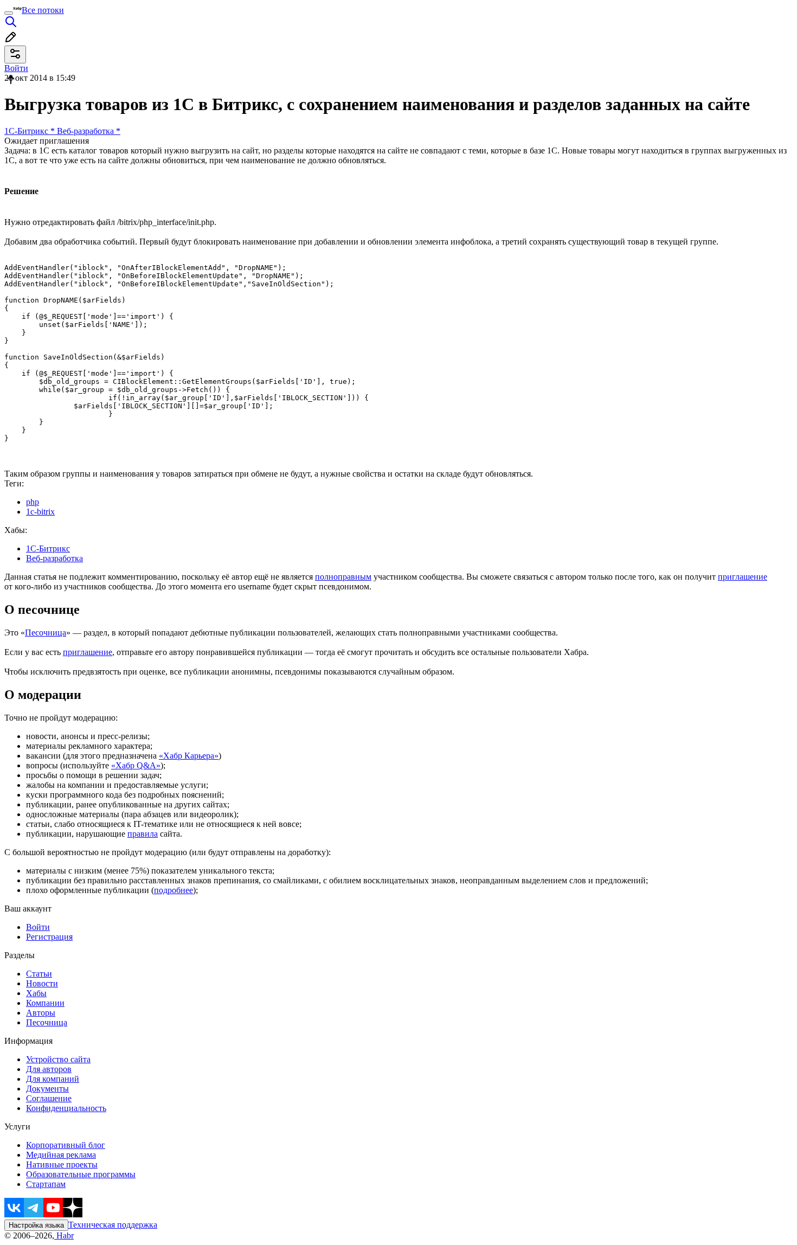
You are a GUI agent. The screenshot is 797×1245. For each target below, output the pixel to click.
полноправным (343, 576)
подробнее (173, 890)
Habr (64, 1235)
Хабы (36, 993)
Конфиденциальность (66, 1108)
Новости (42, 983)
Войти (38, 927)
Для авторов (49, 1069)
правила (142, 833)
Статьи (39, 973)
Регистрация (49, 936)
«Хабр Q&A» (135, 765)
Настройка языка (36, 1225)
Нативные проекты (62, 1164)
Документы (47, 1088)
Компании (45, 1002)
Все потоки (43, 10)
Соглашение (49, 1098)
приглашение (742, 576)
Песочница (45, 632)
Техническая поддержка (112, 1224)
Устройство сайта (58, 1059)
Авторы (40, 1012)
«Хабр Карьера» (188, 755)
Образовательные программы (81, 1174)
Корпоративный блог (65, 1145)
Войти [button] (16, 68)
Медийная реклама (61, 1154)
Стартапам (46, 1184)
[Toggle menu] (8, 13)
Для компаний (52, 1078)
